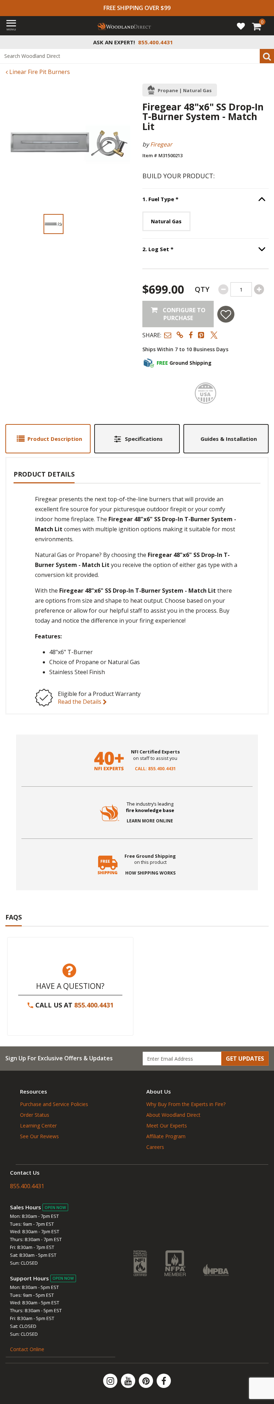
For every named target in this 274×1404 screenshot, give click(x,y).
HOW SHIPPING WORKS (150, 873)
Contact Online (27, 1349)
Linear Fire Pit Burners (39, 72)
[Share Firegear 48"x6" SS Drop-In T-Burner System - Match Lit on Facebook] (191, 335)
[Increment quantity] (259, 289)
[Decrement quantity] (223, 289)
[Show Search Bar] (265, 42)
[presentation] (53, 224)
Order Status (34, 1114)
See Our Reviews (39, 1136)
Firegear (161, 144)
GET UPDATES (245, 1058)
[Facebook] (163, 1380)
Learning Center (38, 1125)
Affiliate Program (166, 1136)
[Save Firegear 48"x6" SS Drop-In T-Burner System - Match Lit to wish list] (225, 314)
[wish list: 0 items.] (241, 25)
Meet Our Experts (166, 1125)
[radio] (166, 221)
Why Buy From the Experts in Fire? (185, 1104)
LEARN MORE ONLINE (150, 821)
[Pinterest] (146, 1380)
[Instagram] (111, 1380)
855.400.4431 (93, 1005)
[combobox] (137, 56)
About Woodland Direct (173, 1114)
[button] (167, 335)
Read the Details (80, 702)
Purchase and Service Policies (54, 1104)
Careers (155, 1147)
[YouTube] (129, 1380)
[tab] (48, 438)
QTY (202, 289)
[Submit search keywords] (267, 56)
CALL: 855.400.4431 (155, 769)
